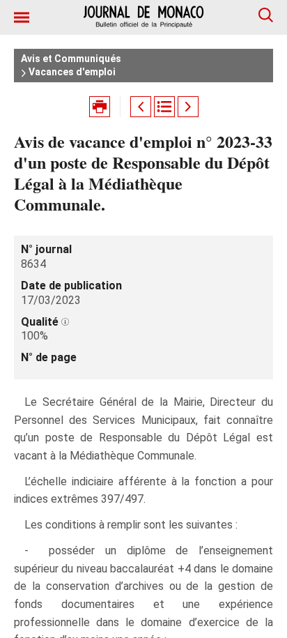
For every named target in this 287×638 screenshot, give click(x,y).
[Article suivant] (188, 106)
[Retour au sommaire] (164, 106)
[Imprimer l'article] (99, 106)
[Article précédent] (140, 106)
